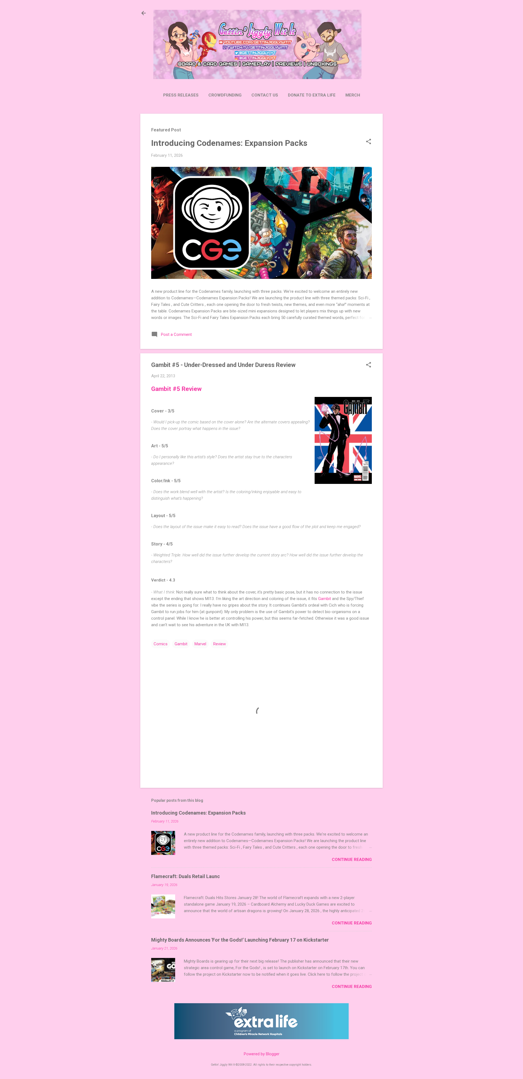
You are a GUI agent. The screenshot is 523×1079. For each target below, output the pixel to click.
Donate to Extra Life (312, 95)
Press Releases (181, 95)
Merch (352, 95)
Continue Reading (352, 859)
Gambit (324, 598)
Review (219, 643)
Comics (161, 643)
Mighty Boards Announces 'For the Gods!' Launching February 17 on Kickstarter (240, 940)
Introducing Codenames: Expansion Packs (229, 143)
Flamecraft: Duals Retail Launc (185, 876)
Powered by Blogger (261, 1053)
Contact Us (264, 95)
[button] (368, 142)
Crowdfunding (225, 95)
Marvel (200, 643)
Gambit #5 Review (176, 388)
